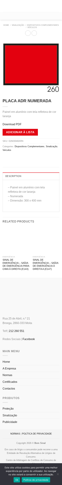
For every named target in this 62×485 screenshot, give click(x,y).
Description (13, 176)
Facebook (29, 339)
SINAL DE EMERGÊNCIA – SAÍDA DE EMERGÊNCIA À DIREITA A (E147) (45, 264)
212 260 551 (16, 331)
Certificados (10, 381)
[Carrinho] (31, 16)
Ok (16, 479)
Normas (7, 375)
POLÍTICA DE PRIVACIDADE (37, 433)
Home (6, 25)
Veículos (32, 27)
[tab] (31, 176)
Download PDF (12, 124)
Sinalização (18, 25)
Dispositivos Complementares (43, 25)
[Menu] (5, 6)
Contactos (9, 388)
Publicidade (10, 421)
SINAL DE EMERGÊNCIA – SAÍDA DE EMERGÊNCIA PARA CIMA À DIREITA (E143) (16, 264)
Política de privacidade (35, 479)
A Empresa (9, 368)
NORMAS (15, 433)
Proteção (8, 408)
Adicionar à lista (20, 132)
